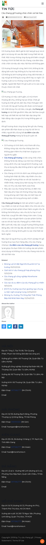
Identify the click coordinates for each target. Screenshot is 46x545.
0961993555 (16, 422)
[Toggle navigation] (42, 3)
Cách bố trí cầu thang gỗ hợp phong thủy (22, 270)
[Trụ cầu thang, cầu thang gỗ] (5, 3)
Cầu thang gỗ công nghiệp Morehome (20, 276)
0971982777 (16, 390)
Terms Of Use (18, 541)
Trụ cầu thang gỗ (25, 537)
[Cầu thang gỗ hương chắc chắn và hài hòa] (23, 34)
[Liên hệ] (42, 541)
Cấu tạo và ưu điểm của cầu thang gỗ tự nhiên (24, 283)
